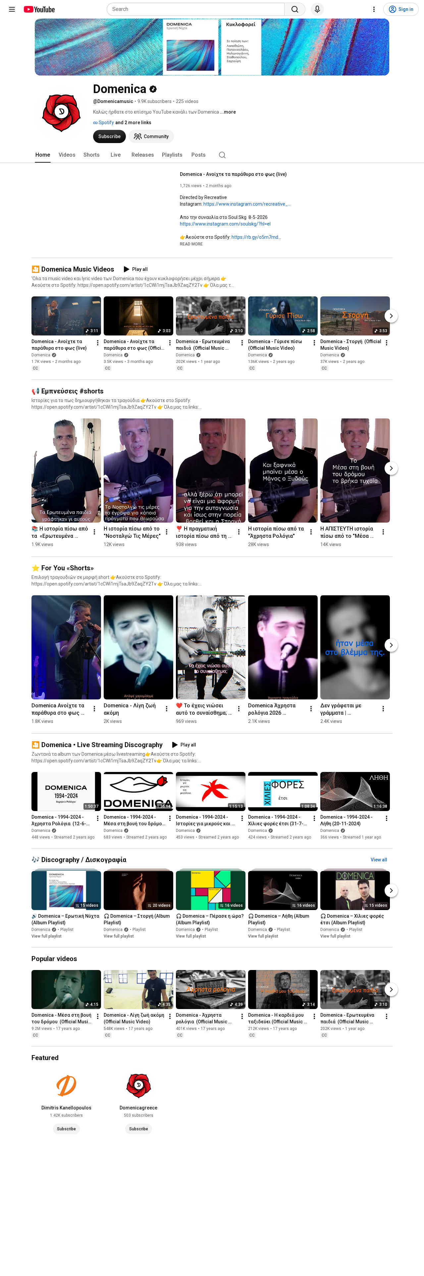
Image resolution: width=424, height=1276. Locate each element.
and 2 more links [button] (133, 122)
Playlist (67, 929)
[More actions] (97, 343)
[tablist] (212, 155)
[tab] (43, 155)
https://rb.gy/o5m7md (255, 237)
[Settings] (374, 9)
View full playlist (46, 936)
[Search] (294, 9)
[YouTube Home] (39, 9)
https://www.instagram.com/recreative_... (247, 204)
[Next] (391, 316)
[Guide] (12, 9)
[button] (191, 243)
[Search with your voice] (317, 9)
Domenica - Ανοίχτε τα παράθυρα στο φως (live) (233, 174)
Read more (191, 244)
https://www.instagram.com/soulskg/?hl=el (225, 224)
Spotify (106, 122)
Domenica (40, 355)
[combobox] (197, 9)
